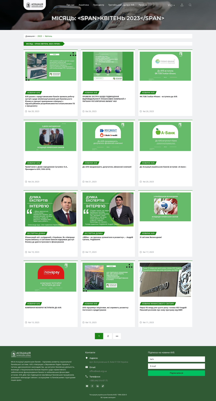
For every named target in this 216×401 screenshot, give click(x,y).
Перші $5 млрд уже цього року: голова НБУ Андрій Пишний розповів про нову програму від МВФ (163, 308)
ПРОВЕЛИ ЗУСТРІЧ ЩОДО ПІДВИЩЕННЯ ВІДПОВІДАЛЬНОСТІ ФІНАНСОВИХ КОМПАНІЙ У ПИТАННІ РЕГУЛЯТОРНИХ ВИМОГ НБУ (104, 98)
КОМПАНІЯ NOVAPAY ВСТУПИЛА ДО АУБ (43, 307)
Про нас (70, 4)
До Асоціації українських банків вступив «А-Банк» (163, 167)
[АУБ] (21, 354)
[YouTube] (87, 386)
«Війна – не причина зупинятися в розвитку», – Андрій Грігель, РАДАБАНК (107, 238)
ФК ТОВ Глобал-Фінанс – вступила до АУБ (158, 96)
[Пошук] (190, 5)
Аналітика (84, 4)
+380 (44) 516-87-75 (99, 380)
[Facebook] (92, 386)
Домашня (30, 36)
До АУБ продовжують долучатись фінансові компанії (106, 167)
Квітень (48, 36)
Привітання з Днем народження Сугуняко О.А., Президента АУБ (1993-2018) (46, 168)
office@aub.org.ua (98, 371)
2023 (40, 36)
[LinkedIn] (97, 386)
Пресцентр (98, 4)
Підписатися (176, 373)
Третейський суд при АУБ (121, 4)
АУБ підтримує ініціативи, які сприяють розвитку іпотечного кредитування (105, 308)
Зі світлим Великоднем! (151, 237)
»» (117, 335)
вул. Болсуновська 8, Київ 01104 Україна (109, 362)
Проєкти (143, 4)
